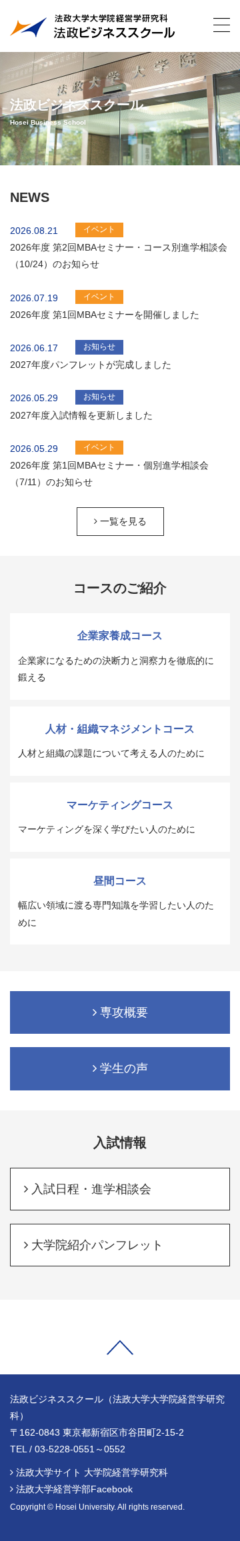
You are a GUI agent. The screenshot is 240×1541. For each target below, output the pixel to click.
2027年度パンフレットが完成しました (90, 364)
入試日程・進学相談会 (89, 1189)
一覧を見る (122, 521)
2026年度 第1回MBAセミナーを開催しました (104, 314)
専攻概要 (122, 1012)
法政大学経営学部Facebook (74, 1489)
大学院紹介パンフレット (95, 1245)
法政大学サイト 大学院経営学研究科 (92, 1472)
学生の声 (122, 1068)
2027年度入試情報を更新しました (81, 415)
